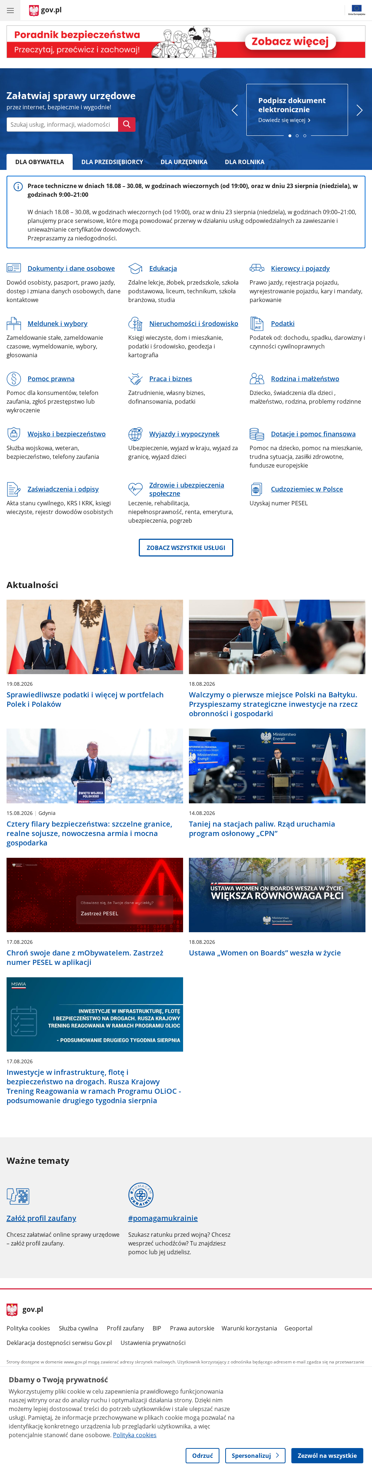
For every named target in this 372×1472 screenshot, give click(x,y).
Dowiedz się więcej (292, 109)
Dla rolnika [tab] (244, 162)
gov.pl (32, 1310)
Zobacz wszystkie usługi (186, 548)
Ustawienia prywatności (153, 1343)
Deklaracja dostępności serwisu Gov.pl (59, 1343)
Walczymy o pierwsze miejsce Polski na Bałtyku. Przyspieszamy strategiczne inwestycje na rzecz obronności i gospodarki (273, 704)
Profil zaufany (125, 1328)
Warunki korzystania (249, 1328)
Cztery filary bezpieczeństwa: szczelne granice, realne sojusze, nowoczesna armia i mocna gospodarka (89, 833)
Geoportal (298, 1328)
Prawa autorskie (192, 1328)
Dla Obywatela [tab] (39, 162)
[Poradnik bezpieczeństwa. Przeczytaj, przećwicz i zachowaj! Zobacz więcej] (186, 41)
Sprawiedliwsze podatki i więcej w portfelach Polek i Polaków (85, 699)
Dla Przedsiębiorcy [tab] (112, 162)
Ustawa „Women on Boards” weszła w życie (265, 953)
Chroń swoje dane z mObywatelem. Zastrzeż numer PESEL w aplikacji (85, 957)
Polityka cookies (28, 1328)
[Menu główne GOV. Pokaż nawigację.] (10, 10)
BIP (157, 1328)
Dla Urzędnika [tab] (184, 162)
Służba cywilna (78, 1328)
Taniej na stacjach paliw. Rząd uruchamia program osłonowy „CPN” (262, 828)
